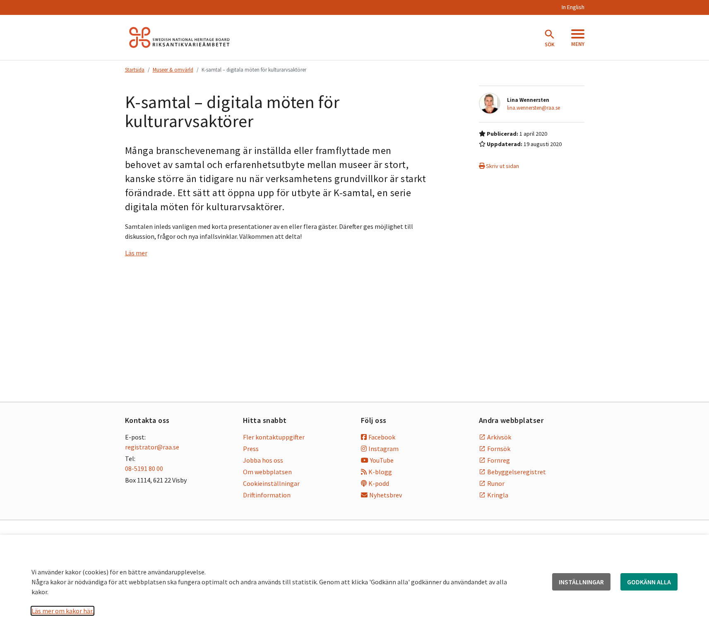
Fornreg (498, 460)
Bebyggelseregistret (516, 472)
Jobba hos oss (263, 460)
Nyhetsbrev (385, 495)
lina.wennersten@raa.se (533, 107)
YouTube (382, 460)
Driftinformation (267, 495)
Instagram (383, 448)
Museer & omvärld (173, 69)
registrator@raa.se (152, 447)
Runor (496, 483)
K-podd (378, 483)
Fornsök (498, 448)
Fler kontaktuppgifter (274, 437)
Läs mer (136, 253)
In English (573, 7)
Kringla (497, 495)
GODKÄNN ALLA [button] (649, 582)
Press (251, 448)
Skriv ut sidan (502, 166)
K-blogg (380, 472)
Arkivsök (499, 437)
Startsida (134, 69)
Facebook (381, 437)
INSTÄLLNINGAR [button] (581, 582)
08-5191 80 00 (144, 468)
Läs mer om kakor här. (62, 611)
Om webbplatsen (267, 472)
